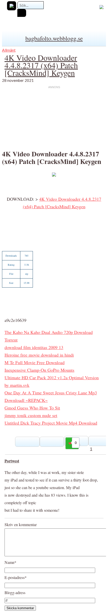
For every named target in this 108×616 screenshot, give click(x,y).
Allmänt (9, 50)
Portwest (12, 461)
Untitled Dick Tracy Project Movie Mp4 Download (51, 423)
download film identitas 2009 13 (34, 347)
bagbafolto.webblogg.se (54, 38)
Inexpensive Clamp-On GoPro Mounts (39, 370)
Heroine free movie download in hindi (39, 355)
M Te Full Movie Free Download (35, 362)
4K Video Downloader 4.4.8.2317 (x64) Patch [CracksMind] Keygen (41, 65)
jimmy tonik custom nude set (31, 415)
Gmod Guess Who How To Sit (32, 408)
